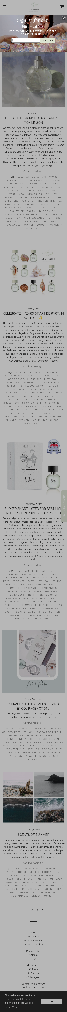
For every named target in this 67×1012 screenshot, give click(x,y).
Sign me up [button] (48, 40)
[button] (64, 18)
